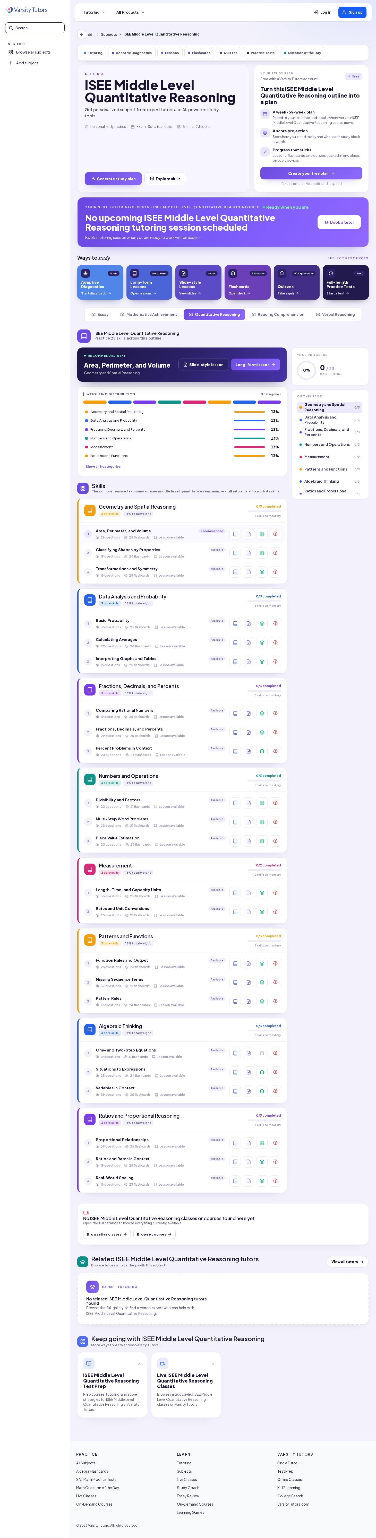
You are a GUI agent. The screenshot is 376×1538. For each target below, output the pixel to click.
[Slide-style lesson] (248, 534)
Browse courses (151, 1234)
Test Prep (285, 1471)
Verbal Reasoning (338, 314)
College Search (290, 1495)
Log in (325, 12)
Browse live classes (104, 1234)
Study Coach (188, 1487)
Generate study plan (116, 178)
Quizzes (230, 53)
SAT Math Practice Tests (96, 1479)
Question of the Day (304, 53)
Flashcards (201, 53)
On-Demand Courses (94, 1504)
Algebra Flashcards (92, 1471)
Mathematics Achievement (151, 314)
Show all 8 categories (103, 466)
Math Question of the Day (97, 1487)
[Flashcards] (262, 534)
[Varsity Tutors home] (26, 10)
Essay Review (188, 1495)
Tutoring (91, 12)
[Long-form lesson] (235, 534)
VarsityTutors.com (293, 1504)
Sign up (356, 12)
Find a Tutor (287, 1463)
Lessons (172, 53)
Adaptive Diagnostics (134, 53)
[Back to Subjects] (81, 34)
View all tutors (344, 1261)
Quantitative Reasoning (217, 314)
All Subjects (86, 1463)
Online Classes (289, 1479)
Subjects (109, 34)
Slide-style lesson (206, 364)
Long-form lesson (253, 364)
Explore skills (168, 178)
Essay (103, 314)
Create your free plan (308, 173)
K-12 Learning (288, 1487)
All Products (127, 12)
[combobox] (38, 27)
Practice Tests (263, 53)
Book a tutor (342, 222)
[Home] (91, 34)
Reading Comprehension (281, 314)
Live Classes (86, 1495)
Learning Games (190, 1512)
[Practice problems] (275, 534)
